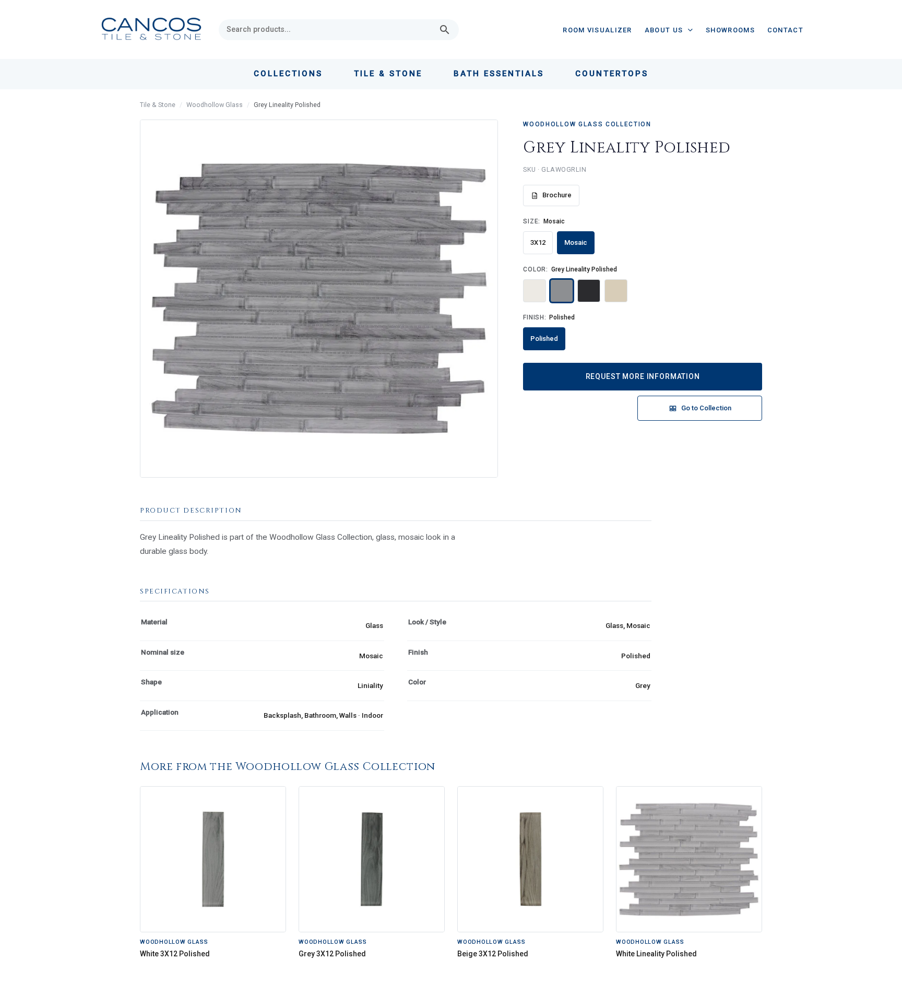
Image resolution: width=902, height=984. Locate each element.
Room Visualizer (597, 30)
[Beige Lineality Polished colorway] (615, 290)
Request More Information (643, 376)
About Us (664, 30)
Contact (785, 30)
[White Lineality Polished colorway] (534, 290)
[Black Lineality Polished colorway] (588, 290)
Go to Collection (706, 408)
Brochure (557, 195)
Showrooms (730, 30)
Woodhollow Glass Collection (587, 124)
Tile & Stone (157, 105)
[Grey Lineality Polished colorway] (561, 290)
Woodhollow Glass (214, 105)
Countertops (611, 73)
